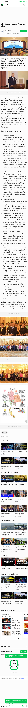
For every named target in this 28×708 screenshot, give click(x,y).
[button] (4, 706)
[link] (9, 706)
